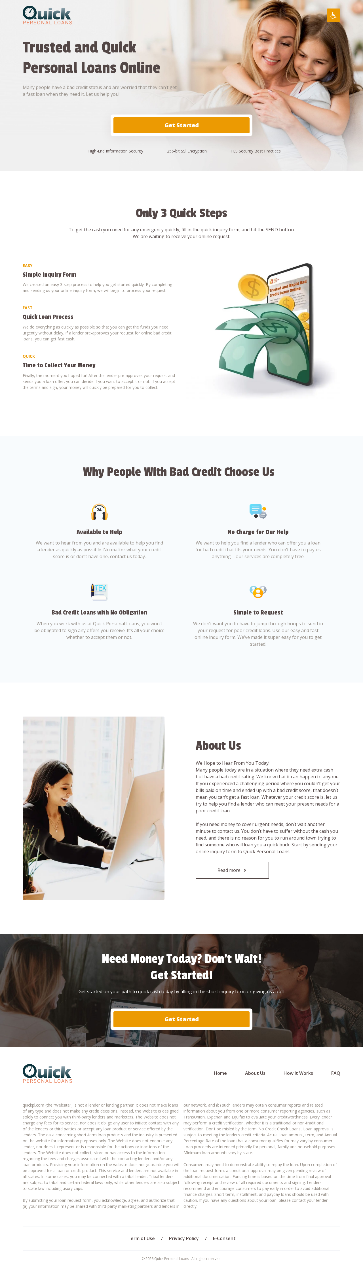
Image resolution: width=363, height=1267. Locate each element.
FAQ (335, 1073)
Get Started (181, 125)
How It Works (298, 1073)
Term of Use (141, 1238)
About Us (255, 1073)
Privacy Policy (184, 1238)
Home (220, 1073)
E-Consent (224, 1238)
